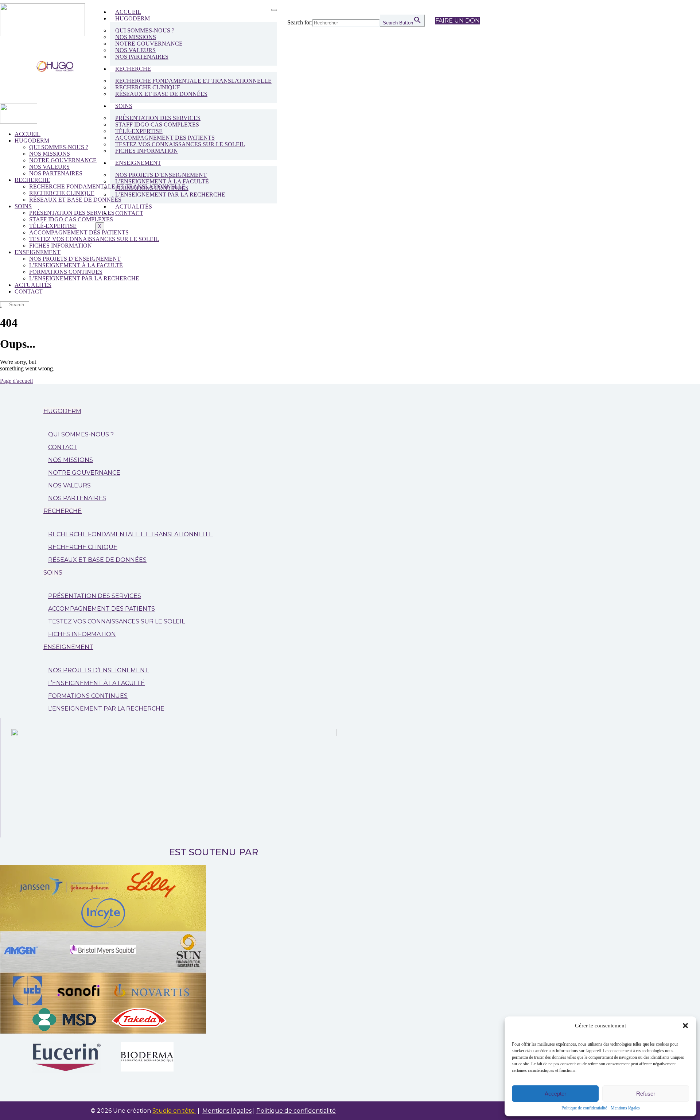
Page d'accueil (16, 381)
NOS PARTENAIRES (141, 57)
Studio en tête (174, 1110)
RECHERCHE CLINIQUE (82, 547)
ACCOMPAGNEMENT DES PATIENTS (101, 608)
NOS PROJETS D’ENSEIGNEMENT (98, 670)
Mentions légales (625, 1108)
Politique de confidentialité (584, 1108)
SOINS (123, 106)
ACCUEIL (128, 12)
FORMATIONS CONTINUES (88, 695)
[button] (685, 1025)
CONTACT (129, 213)
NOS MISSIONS (70, 459)
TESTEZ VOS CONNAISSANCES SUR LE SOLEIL (116, 621)
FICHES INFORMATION (146, 151)
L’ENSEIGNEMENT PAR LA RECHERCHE (170, 194)
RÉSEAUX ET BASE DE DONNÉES (161, 94)
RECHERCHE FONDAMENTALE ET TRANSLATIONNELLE (193, 81)
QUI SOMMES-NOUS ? (81, 434)
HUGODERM (132, 18)
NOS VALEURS (69, 485)
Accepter (555, 1093)
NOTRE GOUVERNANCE (84, 472)
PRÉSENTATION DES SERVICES (94, 595)
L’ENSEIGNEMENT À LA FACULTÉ (96, 683)
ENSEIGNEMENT (138, 163)
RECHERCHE (133, 69)
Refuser (645, 1093)
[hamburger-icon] (274, 10)
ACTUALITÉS (133, 206)
